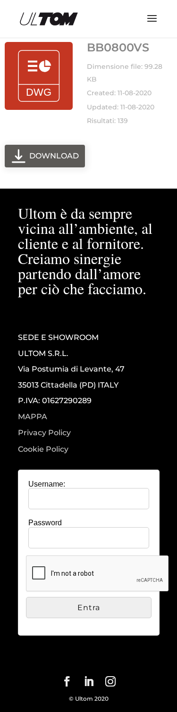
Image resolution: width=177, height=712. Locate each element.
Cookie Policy (43, 449)
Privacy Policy (44, 433)
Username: (46, 484)
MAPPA (32, 416)
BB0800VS (118, 47)
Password (45, 523)
